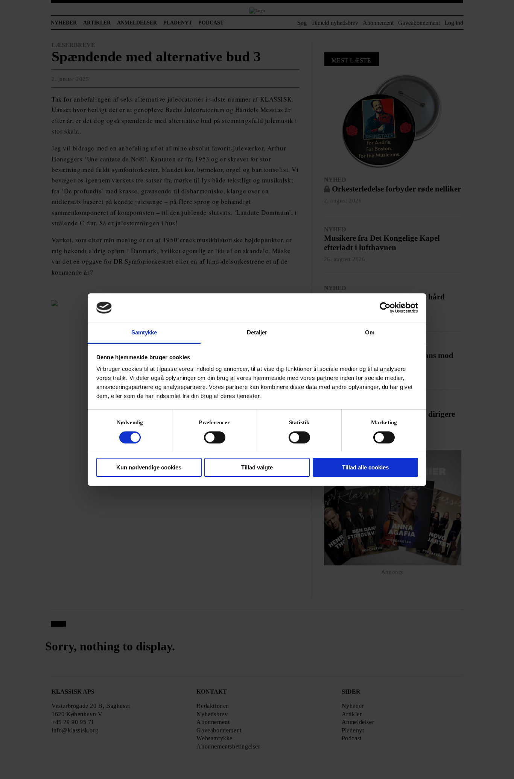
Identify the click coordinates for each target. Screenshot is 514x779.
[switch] (214, 437)
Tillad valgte (257, 467)
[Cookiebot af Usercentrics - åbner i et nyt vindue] (385, 307)
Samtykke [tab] (144, 332)
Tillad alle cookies (365, 467)
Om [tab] (369, 332)
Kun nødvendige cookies (148, 467)
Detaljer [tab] (257, 332)
